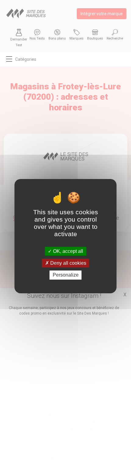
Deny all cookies (67, 263)
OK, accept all (67, 251)
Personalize (66, 274)
